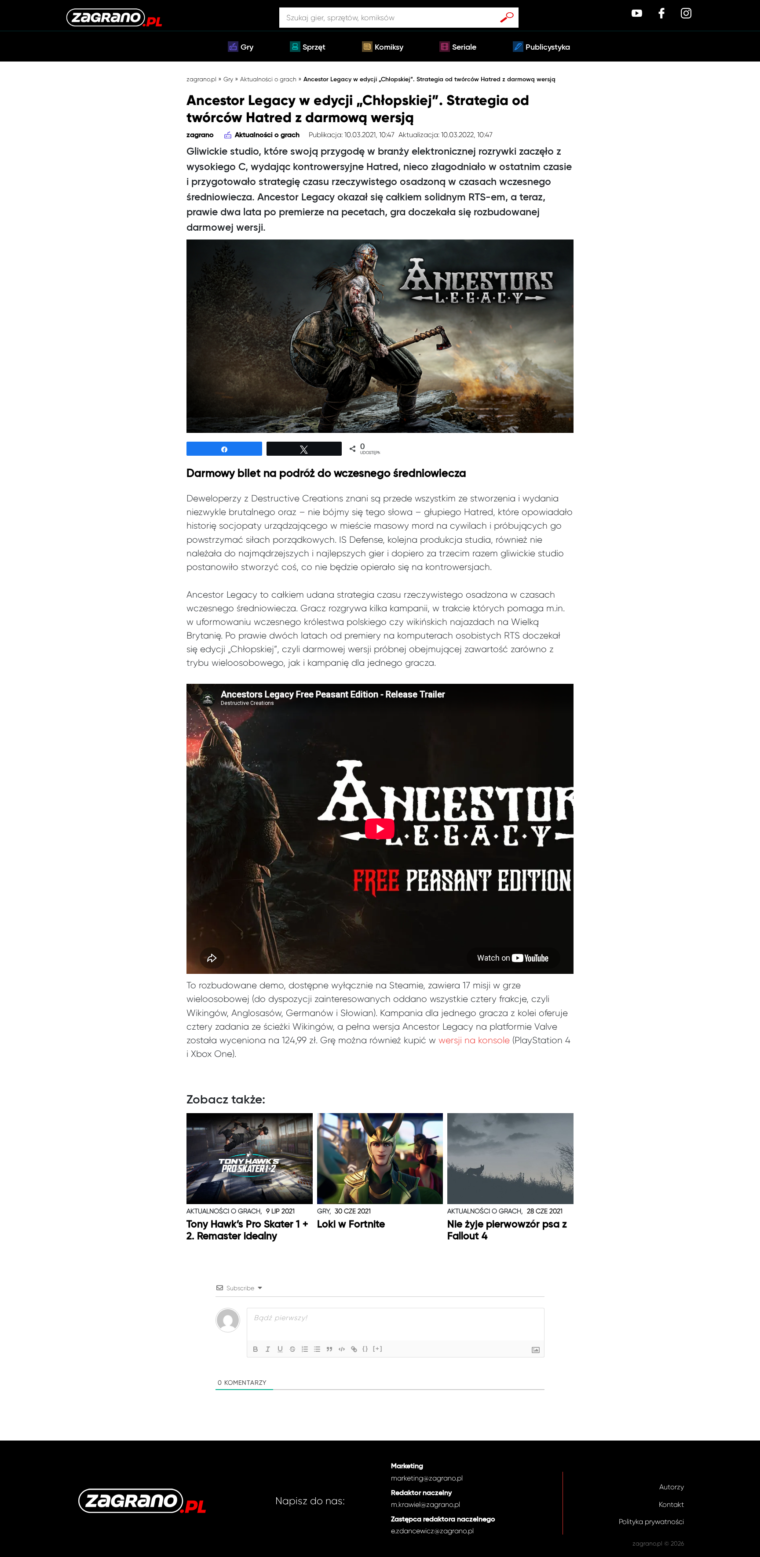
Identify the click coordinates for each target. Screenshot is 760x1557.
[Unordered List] (317, 1349)
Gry (247, 47)
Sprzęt (314, 47)
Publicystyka (548, 47)
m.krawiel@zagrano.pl (425, 1504)
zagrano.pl (201, 79)
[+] (378, 1348)
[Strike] (292, 1349)
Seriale (464, 47)
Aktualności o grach (268, 79)
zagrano (200, 135)
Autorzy (671, 1487)
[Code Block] (342, 1349)
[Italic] (268, 1349)
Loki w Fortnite (351, 1224)
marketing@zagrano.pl (427, 1478)
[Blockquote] (329, 1349)
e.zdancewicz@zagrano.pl (432, 1531)
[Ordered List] (305, 1349)
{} (365, 1348)
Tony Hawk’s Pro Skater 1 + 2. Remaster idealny (247, 1230)
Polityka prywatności (651, 1521)
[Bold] (255, 1349)
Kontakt (671, 1504)
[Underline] (280, 1349)
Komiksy (389, 47)
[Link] (354, 1349)
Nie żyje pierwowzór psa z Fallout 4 (507, 1230)
